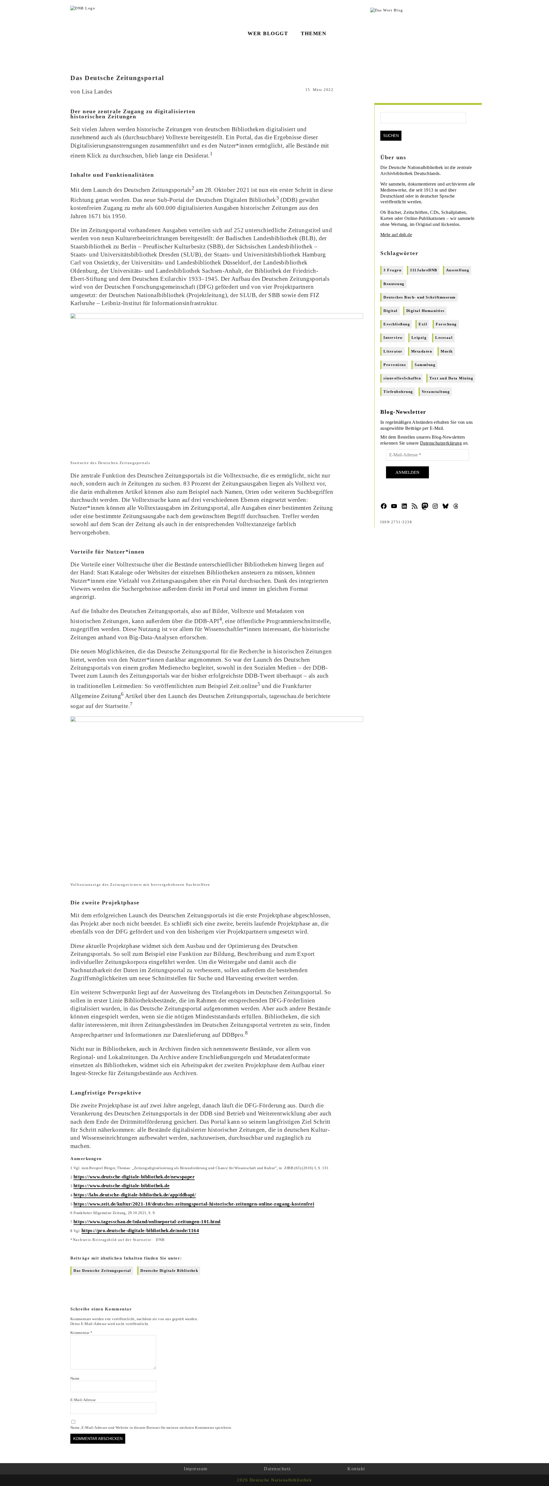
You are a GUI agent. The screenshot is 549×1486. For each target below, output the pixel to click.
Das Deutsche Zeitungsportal (102, 1270)
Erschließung (396, 324)
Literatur (393, 351)
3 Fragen (392, 270)
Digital (390, 311)
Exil (423, 324)
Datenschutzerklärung (441, 443)
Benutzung (394, 284)
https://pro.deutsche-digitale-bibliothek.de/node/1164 (140, 1230)
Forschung (446, 324)
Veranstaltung (436, 391)
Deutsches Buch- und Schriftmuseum (419, 297)
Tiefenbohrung (398, 391)
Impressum (196, 1468)
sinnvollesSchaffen (402, 378)
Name (75, 1378)
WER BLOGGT (268, 33)
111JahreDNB (423, 270)
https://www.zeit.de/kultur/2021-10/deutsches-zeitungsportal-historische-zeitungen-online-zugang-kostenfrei (193, 1204)
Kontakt (356, 1468)
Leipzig (419, 337)
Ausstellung (458, 270)
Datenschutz (277, 1468)
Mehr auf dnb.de (396, 234)
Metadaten (421, 351)
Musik (447, 351)
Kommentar (81, 1332)
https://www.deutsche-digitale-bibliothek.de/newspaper (134, 1176)
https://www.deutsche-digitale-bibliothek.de (121, 1185)
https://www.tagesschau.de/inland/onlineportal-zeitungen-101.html (147, 1221)
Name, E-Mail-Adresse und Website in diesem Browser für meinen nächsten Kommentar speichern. (151, 1427)
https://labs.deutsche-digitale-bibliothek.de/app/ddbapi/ (134, 1194)
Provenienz (394, 365)
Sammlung (425, 365)
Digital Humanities (425, 311)
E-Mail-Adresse (83, 1400)
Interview (393, 337)
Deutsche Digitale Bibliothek (169, 1270)
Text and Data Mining (451, 378)
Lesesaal (444, 337)
